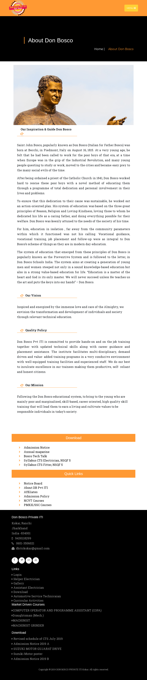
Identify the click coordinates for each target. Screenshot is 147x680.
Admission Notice (37, 447)
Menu (130, 8)
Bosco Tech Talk (35, 456)
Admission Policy (36, 496)
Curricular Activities (28, 600)
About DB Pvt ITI (36, 488)
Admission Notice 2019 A (31, 644)
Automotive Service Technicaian (37, 596)
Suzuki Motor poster (27, 654)
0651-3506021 (24, 543)
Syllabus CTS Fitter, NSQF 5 (43, 465)
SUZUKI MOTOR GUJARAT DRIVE (37, 649)
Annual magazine (36, 452)
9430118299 (22, 538)
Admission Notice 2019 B (31, 659)
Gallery (18, 583)
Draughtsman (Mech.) (28, 615)
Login (17, 575)
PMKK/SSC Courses (37, 505)
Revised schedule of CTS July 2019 (38, 639)
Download (20, 592)
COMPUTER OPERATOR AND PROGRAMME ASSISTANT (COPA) (57, 610)
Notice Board (33, 483)
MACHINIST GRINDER (28, 625)
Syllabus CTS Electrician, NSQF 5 (47, 460)
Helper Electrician (26, 579)
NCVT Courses (34, 500)
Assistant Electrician (28, 587)
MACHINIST (21, 620)
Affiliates (30, 492)
